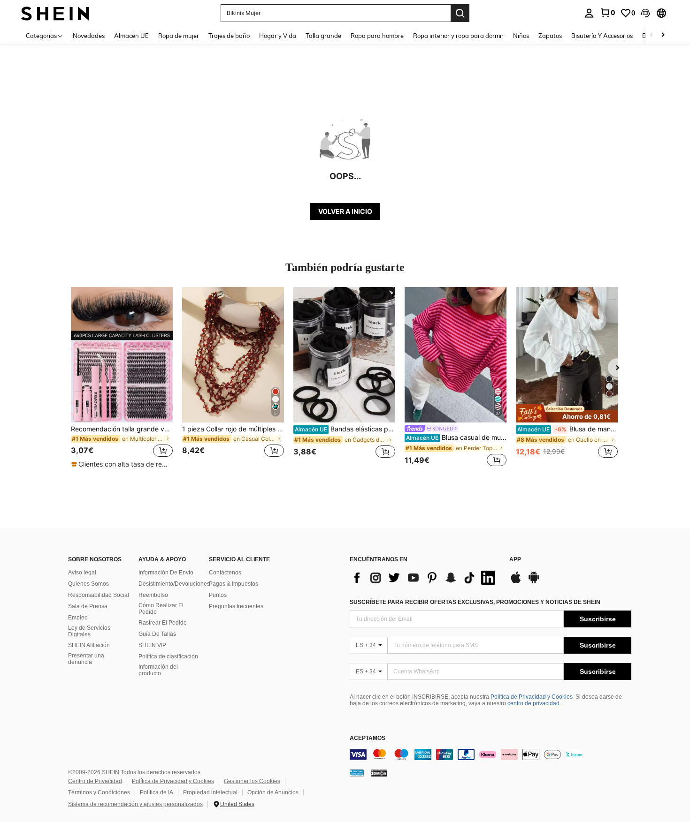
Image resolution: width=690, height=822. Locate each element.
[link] (607, 12)
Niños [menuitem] (521, 35)
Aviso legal (82, 572)
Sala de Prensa (87, 606)
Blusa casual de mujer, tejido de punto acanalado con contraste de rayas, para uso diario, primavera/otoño (456, 437)
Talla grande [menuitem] (323, 35)
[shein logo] (55, 12)
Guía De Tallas (157, 634)
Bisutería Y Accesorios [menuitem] (602, 35)
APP (515, 560)
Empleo (78, 617)
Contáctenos (225, 572)
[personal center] (589, 13)
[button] (645, 13)
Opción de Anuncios (273, 792)
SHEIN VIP (152, 645)
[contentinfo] (490, 754)
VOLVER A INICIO (345, 211)
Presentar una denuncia (86, 658)
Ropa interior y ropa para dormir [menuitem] (458, 35)
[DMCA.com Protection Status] (379, 772)
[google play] (533, 582)
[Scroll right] (662, 35)
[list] (425, 578)
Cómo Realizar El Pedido (161, 608)
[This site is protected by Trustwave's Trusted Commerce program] (357, 772)
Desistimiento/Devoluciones (174, 584)
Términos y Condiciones (99, 792)
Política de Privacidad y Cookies (532, 697)
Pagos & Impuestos (233, 584)
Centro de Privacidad (95, 781)
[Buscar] (460, 13)
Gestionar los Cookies (252, 781)
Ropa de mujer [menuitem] (178, 35)
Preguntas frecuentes (236, 606)
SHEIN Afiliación (89, 645)
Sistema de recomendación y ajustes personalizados (135, 804)
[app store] (515, 582)
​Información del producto (158, 670)
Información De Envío (165, 572)
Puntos (218, 595)
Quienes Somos (88, 584)
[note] (122, 464)
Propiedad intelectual (210, 792)
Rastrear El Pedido (162, 622)
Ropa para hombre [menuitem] (377, 35)
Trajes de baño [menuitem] (229, 35)
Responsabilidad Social (98, 595)
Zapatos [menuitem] (550, 35)
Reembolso (153, 595)
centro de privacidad (533, 703)
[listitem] (122, 378)
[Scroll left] (651, 35)
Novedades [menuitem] (89, 35)
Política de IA (156, 792)
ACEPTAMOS (367, 738)
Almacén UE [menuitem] (131, 35)
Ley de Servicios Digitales (89, 631)
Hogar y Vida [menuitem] (277, 35)
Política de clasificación (168, 656)
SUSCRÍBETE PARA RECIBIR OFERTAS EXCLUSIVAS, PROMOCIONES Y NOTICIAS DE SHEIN (475, 602)
